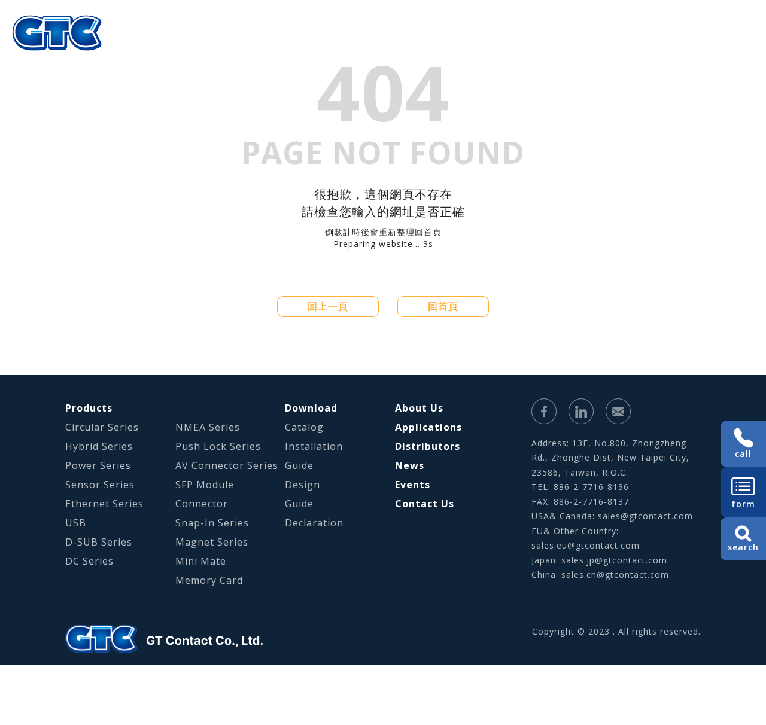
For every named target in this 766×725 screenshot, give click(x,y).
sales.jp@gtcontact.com (614, 560)
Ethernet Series (104, 503)
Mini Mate (200, 561)
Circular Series (102, 427)
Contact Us (424, 503)
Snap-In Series (212, 522)
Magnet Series (211, 542)
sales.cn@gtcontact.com (615, 574)
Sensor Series (100, 484)
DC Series (89, 561)
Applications (468, 50)
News (409, 465)
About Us (336, 50)
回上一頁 (328, 306)
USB (75, 522)
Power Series (98, 465)
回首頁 (443, 306)
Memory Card (209, 580)
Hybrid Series (99, 446)
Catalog (304, 427)
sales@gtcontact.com (645, 516)
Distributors (427, 446)
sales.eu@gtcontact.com (585, 545)
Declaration (314, 522)
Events (412, 484)
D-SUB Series (98, 542)
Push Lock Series (218, 446)
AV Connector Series (226, 465)
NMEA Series (207, 427)
